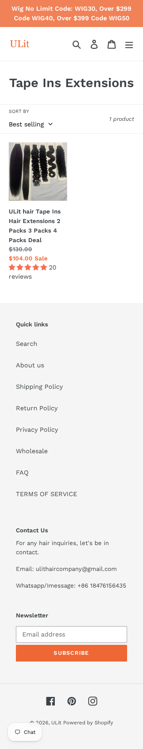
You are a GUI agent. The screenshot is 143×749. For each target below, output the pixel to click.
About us (30, 365)
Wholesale (32, 451)
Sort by (19, 111)
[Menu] (129, 44)
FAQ (22, 472)
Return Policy (37, 408)
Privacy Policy (37, 429)
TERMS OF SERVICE (46, 494)
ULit (56, 723)
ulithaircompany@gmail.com (76, 568)
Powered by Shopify (88, 723)
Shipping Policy (39, 386)
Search (26, 343)
